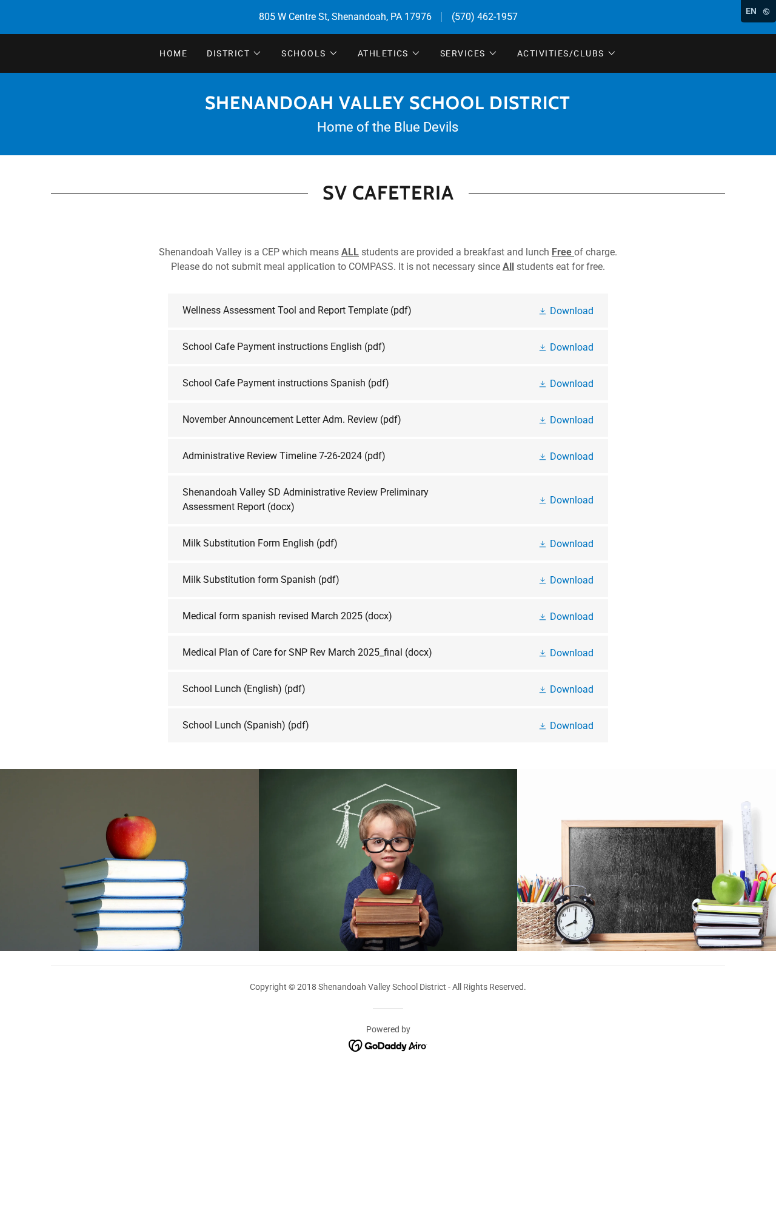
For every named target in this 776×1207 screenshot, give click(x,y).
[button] (234, 53)
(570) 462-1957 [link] (485, 16)
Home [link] (173, 53)
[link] (387, 106)
